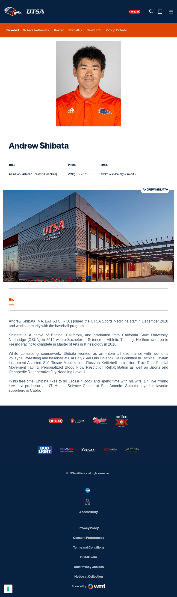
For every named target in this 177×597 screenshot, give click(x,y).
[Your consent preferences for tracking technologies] (8, 589)
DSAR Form (88, 557)
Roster (59, 30)
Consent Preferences (88, 538)
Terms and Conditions (88, 547)
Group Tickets (116, 30)
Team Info (94, 30)
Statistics (75, 30)
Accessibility (88, 512)
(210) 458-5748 (78, 174)
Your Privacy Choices (89, 567)
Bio (11, 299)
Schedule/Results (36, 30)
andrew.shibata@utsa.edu (118, 174)
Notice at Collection (88, 576)
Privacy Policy (89, 528)
